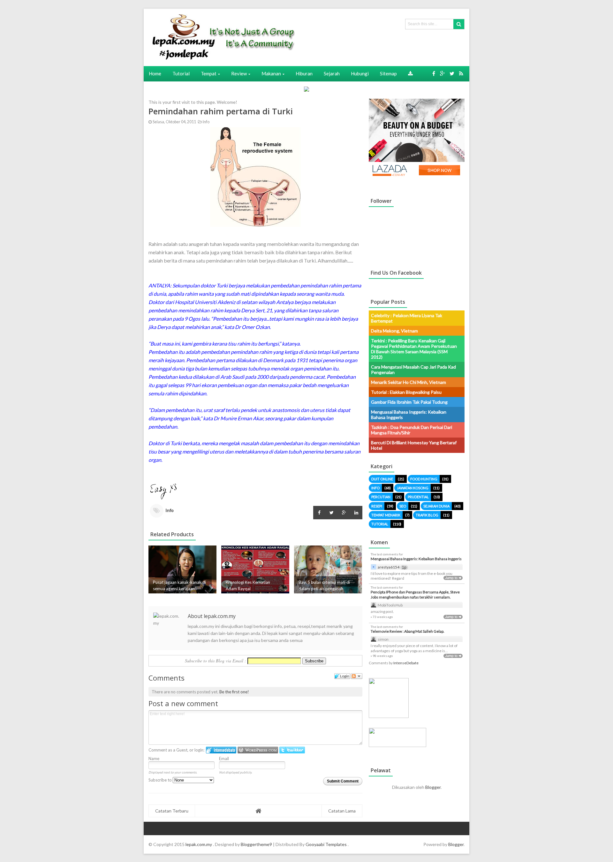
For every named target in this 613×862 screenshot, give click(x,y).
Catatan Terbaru (171, 810)
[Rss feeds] (461, 73)
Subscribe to (160, 779)
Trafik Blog (427, 515)
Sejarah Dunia (436, 506)
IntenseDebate (406, 662)
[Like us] (433, 73)
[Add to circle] (442, 73)
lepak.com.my (199, 844)
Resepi (376, 506)
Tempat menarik (385, 515)
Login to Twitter (292, 750)
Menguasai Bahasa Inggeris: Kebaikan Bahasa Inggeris (416, 558)
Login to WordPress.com (258, 750)
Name (153, 758)
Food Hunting (423, 479)
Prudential (418, 497)
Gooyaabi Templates (326, 844)
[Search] (458, 24)
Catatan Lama (342, 810)
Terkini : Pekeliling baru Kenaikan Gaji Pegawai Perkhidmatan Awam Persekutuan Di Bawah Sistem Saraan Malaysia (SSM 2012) (414, 349)
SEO (402, 506)
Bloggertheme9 (256, 844)
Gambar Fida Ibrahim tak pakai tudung (409, 402)
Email (224, 758)
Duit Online (382, 479)
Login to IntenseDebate (221, 750)
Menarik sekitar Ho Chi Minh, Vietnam (408, 382)
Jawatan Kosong (412, 488)
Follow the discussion (356, 676)
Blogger (433, 787)
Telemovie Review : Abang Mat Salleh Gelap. (407, 631)
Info (205, 121)
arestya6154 (388, 567)
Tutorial (379, 524)
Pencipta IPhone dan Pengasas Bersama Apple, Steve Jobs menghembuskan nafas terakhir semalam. (415, 594)
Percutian (380, 497)
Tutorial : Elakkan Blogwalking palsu (406, 392)
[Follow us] (452, 73)
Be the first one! (234, 691)
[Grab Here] (410, 73)
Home (155, 73)
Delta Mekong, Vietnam (394, 330)
